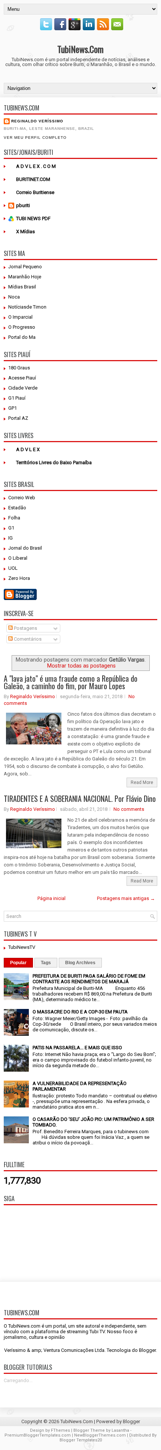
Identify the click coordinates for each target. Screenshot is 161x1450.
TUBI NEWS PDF (33, 218)
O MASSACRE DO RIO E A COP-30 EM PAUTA (80, 1012)
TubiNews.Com (80, 49)
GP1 (12, 408)
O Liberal (17, 558)
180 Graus (19, 368)
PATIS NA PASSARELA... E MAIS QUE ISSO (77, 1047)
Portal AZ (18, 418)
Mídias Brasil (22, 287)
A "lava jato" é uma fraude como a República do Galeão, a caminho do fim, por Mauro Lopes (70, 682)
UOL (13, 568)
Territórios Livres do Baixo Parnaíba (54, 462)
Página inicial (51, 898)
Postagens (25, 628)
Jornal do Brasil (25, 548)
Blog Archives (80, 962)
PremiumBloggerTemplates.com (37, 1435)
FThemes (60, 1430)
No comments (128, 809)
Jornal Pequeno (25, 266)
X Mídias (25, 231)
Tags (46, 962)
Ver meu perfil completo (35, 137)
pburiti (23, 205)
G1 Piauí (16, 398)
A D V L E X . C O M (36, 166)
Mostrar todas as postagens (81, 666)
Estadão (17, 507)
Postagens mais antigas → (126, 898)
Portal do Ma (22, 337)
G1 (11, 528)
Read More (142, 782)
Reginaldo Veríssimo (37, 121)
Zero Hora (19, 578)
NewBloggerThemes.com (100, 1435)
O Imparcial (20, 317)
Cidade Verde (22, 388)
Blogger (147, 1350)
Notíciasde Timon (27, 307)
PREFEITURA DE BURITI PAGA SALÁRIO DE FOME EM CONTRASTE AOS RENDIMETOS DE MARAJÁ (89, 978)
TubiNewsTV (21, 947)
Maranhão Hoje (24, 276)
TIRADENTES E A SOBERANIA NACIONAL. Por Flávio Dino (80, 798)
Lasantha (120, 1430)
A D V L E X (28, 449)
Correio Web (21, 497)
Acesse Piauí (22, 378)
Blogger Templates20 (81, 1440)
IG (10, 538)
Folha (14, 518)
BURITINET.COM (33, 179)
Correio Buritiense (35, 192)
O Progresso (21, 327)
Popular (18, 962)
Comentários (27, 639)
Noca (14, 297)
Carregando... (18, 1380)
